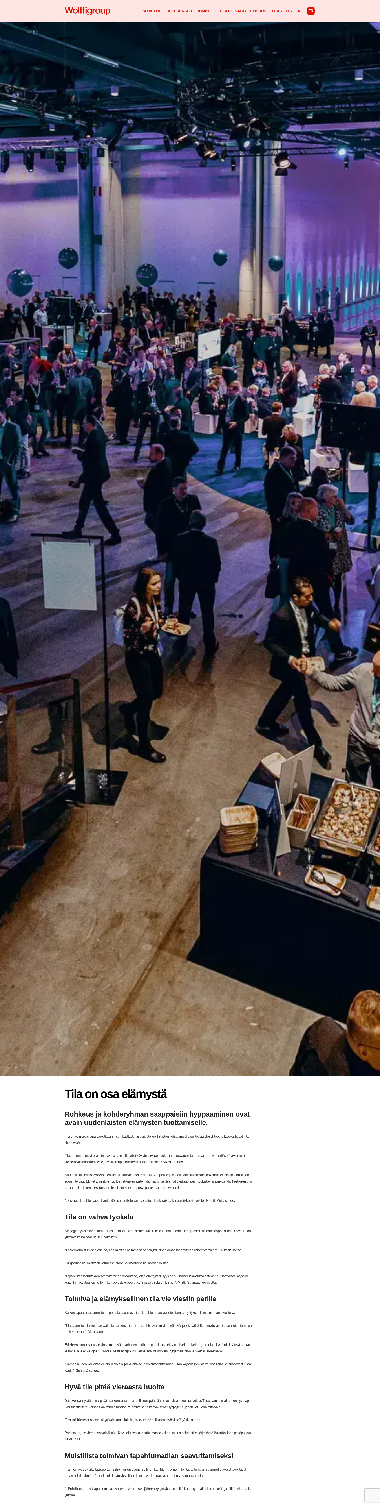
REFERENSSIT (179, 11)
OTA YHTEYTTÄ (286, 11)
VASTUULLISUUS (250, 11)
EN (311, 11)
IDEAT (224, 11)
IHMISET (205, 11)
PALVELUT (151, 11)
